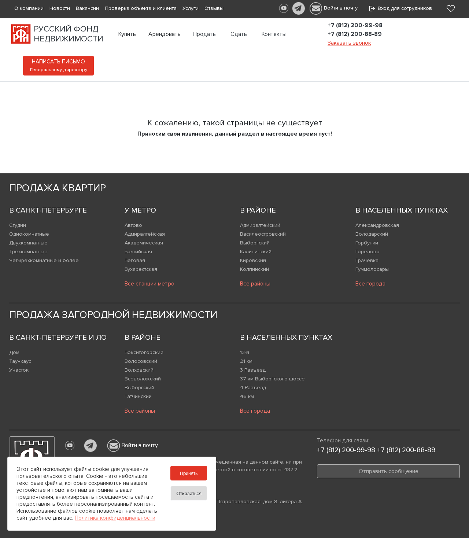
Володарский (371, 234)
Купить (127, 34)
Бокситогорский (144, 352)
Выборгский (255, 243)
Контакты (274, 34)
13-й (244, 352)
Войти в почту (341, 8)
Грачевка (366, 260)
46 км (247, 396)
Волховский (139, 370)
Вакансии (87, 8)
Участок (19, 370)
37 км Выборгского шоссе (272, 379)
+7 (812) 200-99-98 (355, 25)
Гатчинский (138, 396)
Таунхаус (20, 361)
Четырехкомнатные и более (44, 260)
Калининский (256, 251)
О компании (29, 8)
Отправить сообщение (388, 471)
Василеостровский (263, 234)
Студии (17, 225)
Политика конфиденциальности (115, 518)
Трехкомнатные (28, 251)
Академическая (144, 243)
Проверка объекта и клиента (141, 8)
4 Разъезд (253, 387)
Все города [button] (370, 283)
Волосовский (141, 361)
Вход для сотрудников (403, 8)
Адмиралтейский (260, 225)
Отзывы (214, 8)
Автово (133, 225)
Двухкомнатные (28, 243)
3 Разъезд (253, 370)
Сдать (238, 34)
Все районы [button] (255, 283)
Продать (204, 34)
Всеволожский (143, 379)
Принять (188, 473)
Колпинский (254, 269)
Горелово (367, 251)
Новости (59, 8)
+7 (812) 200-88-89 (355, 34)
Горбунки (366, 243)
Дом (14, 352)
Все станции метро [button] (149, 283)
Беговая (135, 260)
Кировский (253, 260)
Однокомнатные (29, 234)
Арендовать (164, 34)
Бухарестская (141, 269)
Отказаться (189, 494)
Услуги (190, 8)
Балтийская (138, 251)
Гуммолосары (372, 269)
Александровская (377, 225)
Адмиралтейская (145, 234)
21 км (246, 361)
